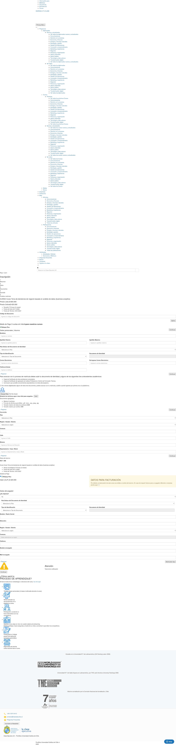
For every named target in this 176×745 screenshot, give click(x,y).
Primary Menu (40, 25)
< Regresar (3, 374)
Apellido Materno (94, 340)
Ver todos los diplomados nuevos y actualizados (64, 34)
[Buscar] (137, 270)
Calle (1, 435)
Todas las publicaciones (54, 250)
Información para (44, 1)
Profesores (42, 193)
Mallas (45, 188)
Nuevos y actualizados (53, 32)
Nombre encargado (6, 548)
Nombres (3, 333)
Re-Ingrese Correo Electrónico (98, 360)
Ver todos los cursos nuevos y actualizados (62, 128)
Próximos (49, 96)
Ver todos (49, 63)
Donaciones (42, 4)
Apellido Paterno (5, 340)
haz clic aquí (37, 582)
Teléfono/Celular (5, 367)
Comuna (2, 428)
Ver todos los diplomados (57, 65)
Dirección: (3, 521)
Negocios (53, 51)
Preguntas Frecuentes (13, 720)
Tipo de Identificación (7, 353)
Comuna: (3, 534)
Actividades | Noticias (49, 254)
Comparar (42, 261)
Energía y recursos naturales (58, 41)
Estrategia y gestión (56, 43)
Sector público (54, 56)
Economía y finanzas (56, 40)
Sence (45, 190)
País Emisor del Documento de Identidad (12, 347)
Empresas (42, 192)
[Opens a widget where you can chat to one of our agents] (169, 742)
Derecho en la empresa (57, 38)
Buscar (41, 259)
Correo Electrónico (6, 360)
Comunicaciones (55, 36)
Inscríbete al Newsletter (12, 723)
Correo (41, 8)
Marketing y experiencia (57, 49)
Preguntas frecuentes (45, 258)
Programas (42, 29)
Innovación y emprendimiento (59, 47)
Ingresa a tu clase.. (45, 263)
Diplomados (46, 30)
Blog (40, 195)
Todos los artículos (52, 223)
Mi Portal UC (43, 6)
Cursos (45, 95)
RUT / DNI (3, 461)
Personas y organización (57, 52)
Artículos (45, 197)
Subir (35, 396)
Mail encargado (5, 555)
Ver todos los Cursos (56, 159)
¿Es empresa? (4, 494)
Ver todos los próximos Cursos (59, 98)
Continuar (172, 330)
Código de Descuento (7, 313)
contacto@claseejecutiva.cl (15, 717)
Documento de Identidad (97, 353)
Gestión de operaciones (57, 45)
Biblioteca (42, 3)
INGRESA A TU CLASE (42, 11)
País (1, 415)
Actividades (42, 252)
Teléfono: (3, 541)
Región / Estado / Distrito (8, 422)
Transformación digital (56, 60)
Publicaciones (47, 225)
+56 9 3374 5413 (12, 713)
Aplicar (173, 321)
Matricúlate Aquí (170, 562)
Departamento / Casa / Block (9, 449)
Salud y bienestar (55, 54)
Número (2, 442)
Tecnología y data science (58, 58)
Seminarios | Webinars (49, 256)
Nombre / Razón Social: (7, 514)
